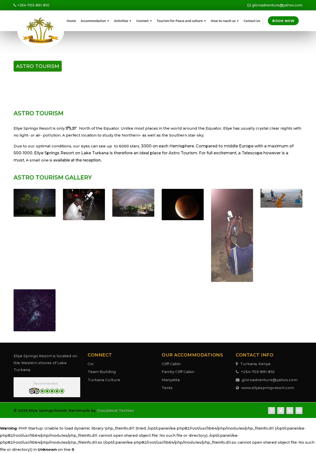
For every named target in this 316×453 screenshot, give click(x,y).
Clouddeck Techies (115, 410)
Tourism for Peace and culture (180, 21)
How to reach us (223, 21)
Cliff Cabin (171, 363)
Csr (91, 363)
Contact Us (252, 21)
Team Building (102, 371)
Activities (121, 21)
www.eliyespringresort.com (267, 387)
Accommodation (93, 21)
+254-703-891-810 (32, 5)
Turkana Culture (104, 379)
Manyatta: (171, 379)
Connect (142, 21)
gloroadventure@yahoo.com (277, 5)
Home (71, 21)
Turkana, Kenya (254, 363)
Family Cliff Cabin (178, 371)
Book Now (283, 21)
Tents (167, 387)
